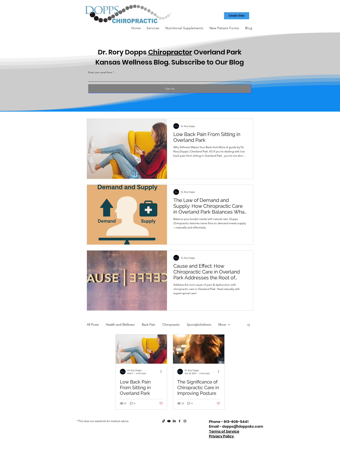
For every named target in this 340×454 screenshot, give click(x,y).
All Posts (93, 325)
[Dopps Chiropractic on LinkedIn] (174, 421)
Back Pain (148, 325)
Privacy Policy (221, 436)
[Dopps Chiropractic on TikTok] (163, 421)
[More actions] (162, 371)
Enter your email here (100, 72)
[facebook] (179, 421)
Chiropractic (171, 325)
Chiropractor (170, 52)
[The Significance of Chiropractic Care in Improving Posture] (198, 349)
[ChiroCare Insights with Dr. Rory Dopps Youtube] (169, 421)
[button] (248, 325)
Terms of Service (224, 431)
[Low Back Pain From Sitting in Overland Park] (141, 349)
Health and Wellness (120, 325)
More (222, 325)
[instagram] (185, 421)
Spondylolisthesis (199, 325)
